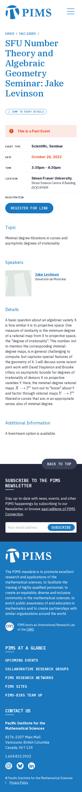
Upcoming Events (21, 660)
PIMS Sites (16, 686)
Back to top (59, 464)
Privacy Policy (19, 783)
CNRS (30, 629)
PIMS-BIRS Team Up (23, 695)
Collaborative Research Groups (37, 669)
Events (9, 33)
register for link (29, 208)
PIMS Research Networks (29, 678)
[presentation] (23, 388)
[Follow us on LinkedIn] (31, 768)
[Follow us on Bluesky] (20, 768)
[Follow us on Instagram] (9, 768)
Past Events (27, 33)
